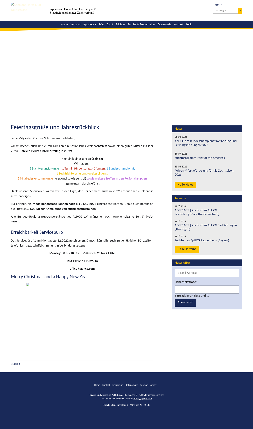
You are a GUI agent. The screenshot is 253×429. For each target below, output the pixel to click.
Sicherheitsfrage (186, 282)
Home (64, 24)
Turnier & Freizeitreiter (141, 24)
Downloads (164, 24)
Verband (76, 24)
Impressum (117, 385)
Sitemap (144, 385)
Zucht (110, 24)
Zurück (15, 364)
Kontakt (178, 24)
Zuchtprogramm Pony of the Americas (200, 158)
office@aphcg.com (143, 398)
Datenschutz (131, 385)
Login (189, 24)
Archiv (153, 385)
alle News (186, 184)
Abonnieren (185, 302)
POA (101, 24)
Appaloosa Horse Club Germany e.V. (73, 9)
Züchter (120, 24)
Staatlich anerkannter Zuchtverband (72, 12)
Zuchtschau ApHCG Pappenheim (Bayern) (202, 240)
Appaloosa (89, 24)
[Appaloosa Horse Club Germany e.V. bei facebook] (124, 414)
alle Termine (188, 249)
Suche (217, 5)
